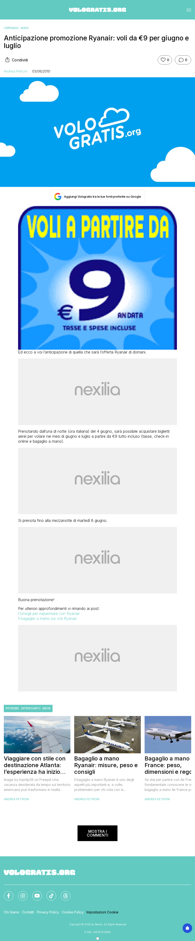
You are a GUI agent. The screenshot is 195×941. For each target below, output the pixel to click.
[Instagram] (20, 893)
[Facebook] (6, 893)
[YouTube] (34, 893)
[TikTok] (48, 893)
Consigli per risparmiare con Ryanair (49, 613)
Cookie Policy (73, 912)
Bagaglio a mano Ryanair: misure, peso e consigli (106, 765)
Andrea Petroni (15, 71)
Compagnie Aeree (16, 28)
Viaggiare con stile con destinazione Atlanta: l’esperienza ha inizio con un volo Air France (35, 765)
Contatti (28, 912)
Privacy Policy (48, 912)
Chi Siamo (11, 912)
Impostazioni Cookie (102, 912)
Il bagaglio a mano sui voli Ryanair (47, 618)
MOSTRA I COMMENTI (97, 833)
